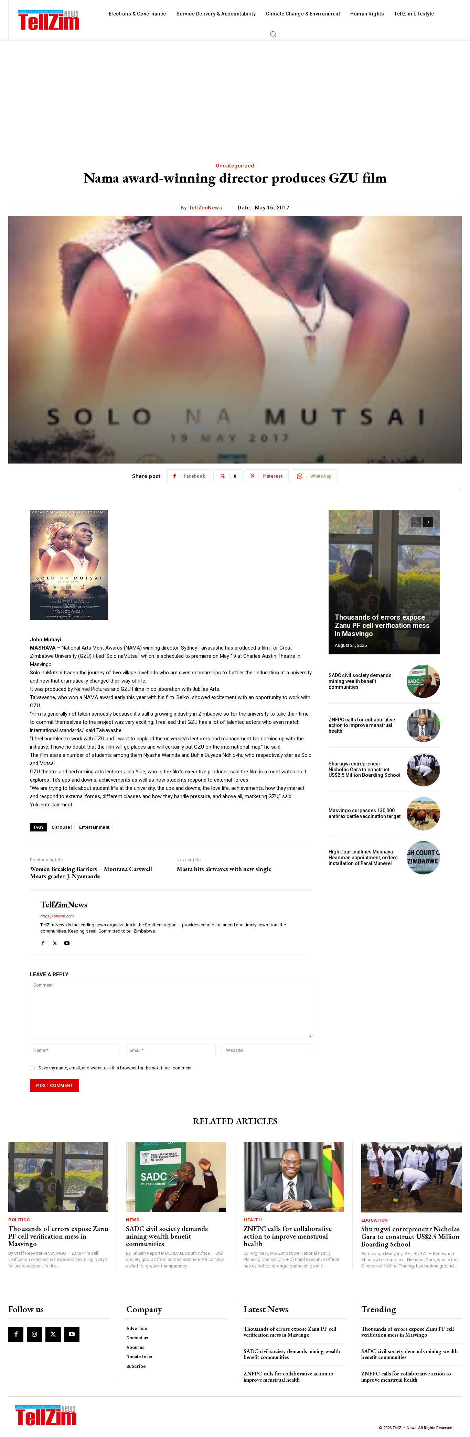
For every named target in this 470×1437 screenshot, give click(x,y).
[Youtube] (67, 941)
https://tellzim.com (57, 916)
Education (374, 1220)
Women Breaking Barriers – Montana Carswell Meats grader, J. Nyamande (91, 872)
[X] (54, 941)
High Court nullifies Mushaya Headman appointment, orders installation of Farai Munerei (363, 857)
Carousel (62, 827)
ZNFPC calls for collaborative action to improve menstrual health (362, 725)
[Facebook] (42, 941)
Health (253, 1220)
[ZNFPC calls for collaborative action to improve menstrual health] (423, 725)
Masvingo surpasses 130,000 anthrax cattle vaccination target (364, 813)
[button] (273, 33)
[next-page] (428, 522)
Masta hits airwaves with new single (224, 869)
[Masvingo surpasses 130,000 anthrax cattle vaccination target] (423, 813)
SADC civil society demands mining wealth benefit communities (360, 681)
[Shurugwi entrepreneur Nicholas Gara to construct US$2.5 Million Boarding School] (423, 769)
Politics (19, 1220)
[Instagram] (34, 1334)
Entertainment (94, 827)
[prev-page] (416, 522)
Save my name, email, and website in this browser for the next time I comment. (116, 1067)
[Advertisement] (235, 92)
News (132, 1220)
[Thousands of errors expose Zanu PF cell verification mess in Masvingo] (384, 582)
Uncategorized (235, 166)
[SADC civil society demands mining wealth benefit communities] (423, 681)
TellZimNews (205, 208)
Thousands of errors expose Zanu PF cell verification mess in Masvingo (382, 625)
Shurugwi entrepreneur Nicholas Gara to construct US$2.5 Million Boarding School (364, 769)
